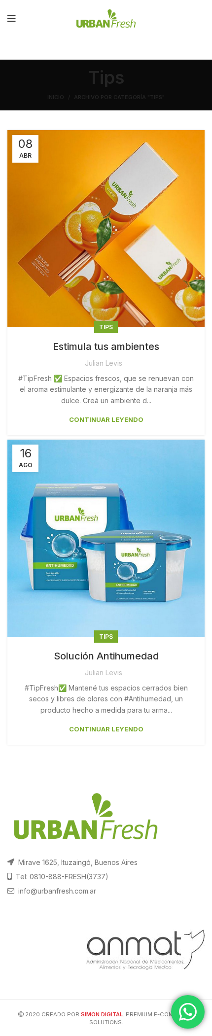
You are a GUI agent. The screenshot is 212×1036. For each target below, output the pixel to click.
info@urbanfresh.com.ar (57, 891)
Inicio (55, 97)
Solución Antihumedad (106, 656)
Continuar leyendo (106, 419)
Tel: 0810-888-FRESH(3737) (62, 876)
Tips (106, 327)
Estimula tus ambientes (106, 346)
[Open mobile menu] (11, 19)
